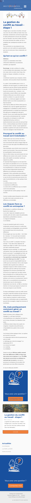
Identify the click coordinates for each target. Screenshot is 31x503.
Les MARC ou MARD (7, 449)
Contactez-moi (15, 399)
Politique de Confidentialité (16, 493)
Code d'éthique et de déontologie (17, 497)
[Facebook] (1, 1)
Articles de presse (6, 451)
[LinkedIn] (3, 1)
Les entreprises (6, 446)
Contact (23, 495)
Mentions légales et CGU (13, 495)
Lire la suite (15, 432)
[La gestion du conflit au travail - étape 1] (15, 408)
